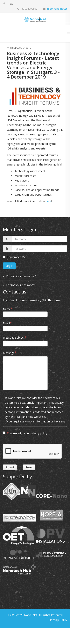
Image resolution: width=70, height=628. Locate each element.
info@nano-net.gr (57, 8)
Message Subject (13, 337)
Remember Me (16, 257)
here (48, 201)
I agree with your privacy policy (28, 433)
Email (6, 323)
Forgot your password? (20, 285)
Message (8, 353)
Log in (9, 265)
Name (7, 309)
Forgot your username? (20, 276)
